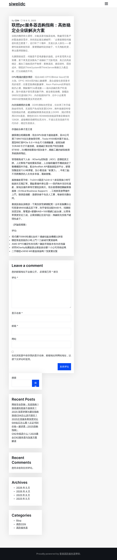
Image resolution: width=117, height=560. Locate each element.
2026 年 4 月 (23, 491)
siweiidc (17, 3)
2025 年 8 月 (23, 495)
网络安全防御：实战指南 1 (25, 404)
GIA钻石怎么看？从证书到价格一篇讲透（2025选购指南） (25, 426)
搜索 (14, 377)
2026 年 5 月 (23, 487)
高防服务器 (22, 527)
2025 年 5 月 (23, 498)
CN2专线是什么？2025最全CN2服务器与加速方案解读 (25, 437)
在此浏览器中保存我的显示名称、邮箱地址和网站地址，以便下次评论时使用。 (41, 357)
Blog (18, 520)
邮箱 (15, 325)
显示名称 (17, 313)
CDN (17, 20)
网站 (14, 338)
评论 (15, 277)
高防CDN (21, 524)
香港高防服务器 (67, 553)
